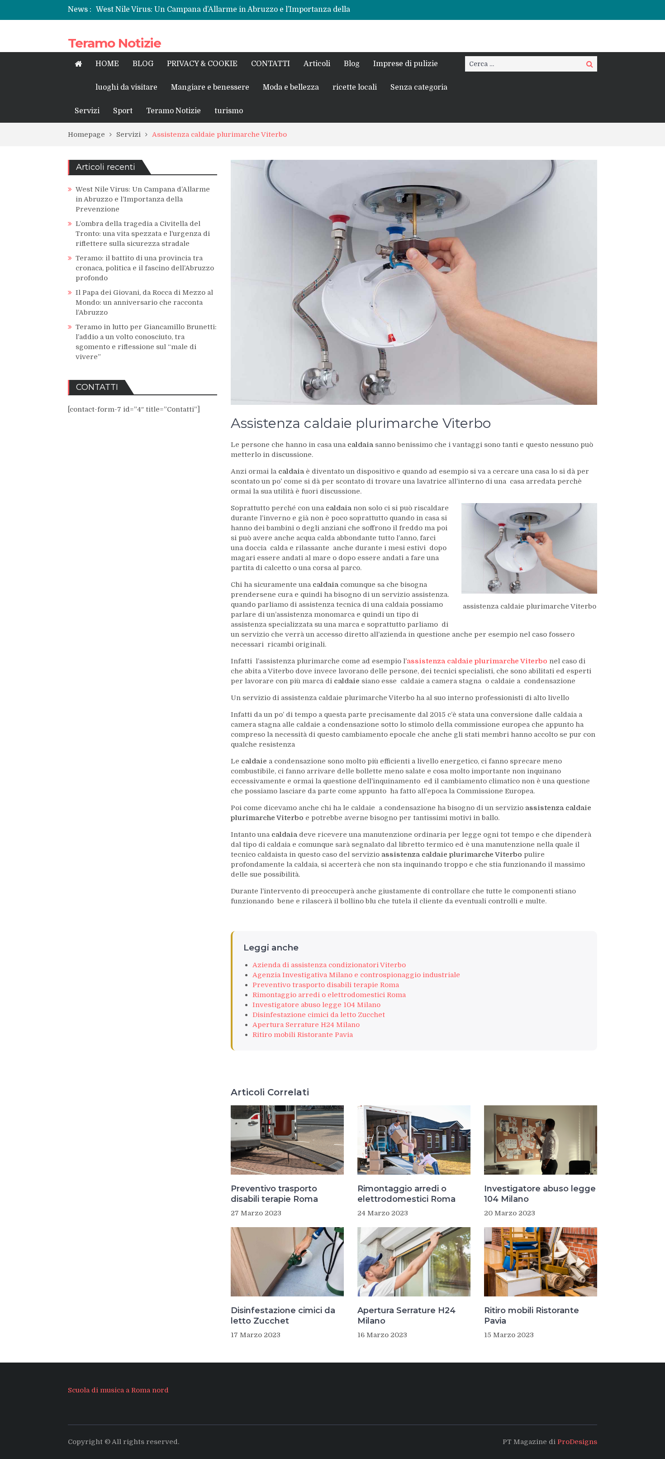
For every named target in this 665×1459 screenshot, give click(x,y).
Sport (123, 111)
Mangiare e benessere (210, 87)
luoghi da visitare (126, 87)
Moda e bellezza (291, 87)
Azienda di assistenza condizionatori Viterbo (329, 965)
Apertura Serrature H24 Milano (306, 1025)
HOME (107, 64)
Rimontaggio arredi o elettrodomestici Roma (329, 995)
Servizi (87, 111)
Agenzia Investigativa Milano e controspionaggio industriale (356, 975)
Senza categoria (418, 87)
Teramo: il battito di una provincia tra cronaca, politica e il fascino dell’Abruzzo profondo (145, 268)
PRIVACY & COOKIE (202, 64)
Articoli (317, 64)
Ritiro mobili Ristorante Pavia (302, 1035)
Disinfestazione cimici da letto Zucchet (318, 1015)
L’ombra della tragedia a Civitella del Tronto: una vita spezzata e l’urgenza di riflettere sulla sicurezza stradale (143, 234)
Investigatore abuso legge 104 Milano (316, 1005)
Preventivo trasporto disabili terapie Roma (325, 985)
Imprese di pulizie (405, 64)
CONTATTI (270, 64)
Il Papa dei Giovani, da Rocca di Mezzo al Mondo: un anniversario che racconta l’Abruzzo (144, 302)
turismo (228, 111)
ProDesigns (577, 1442)
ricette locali (354, 87)
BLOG (143, 64)
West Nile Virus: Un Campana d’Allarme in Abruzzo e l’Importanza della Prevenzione (143, 199)
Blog (352, 64)
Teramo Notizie (114, 43)
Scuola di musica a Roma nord (118, 1390)
